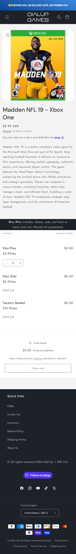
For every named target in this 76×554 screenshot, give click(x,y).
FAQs (10, 406)
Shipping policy (58, 546)
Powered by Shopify (41, 540)
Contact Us (13, 414)
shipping (37, 358)
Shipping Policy (16, 439)
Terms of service (39, 546)
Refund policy (61, 540)
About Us (12, 448)
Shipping (7, 131)
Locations (13, 423)
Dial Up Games (24, 540)
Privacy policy (20, 546)
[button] (7, 17)
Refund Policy (15, 431)
